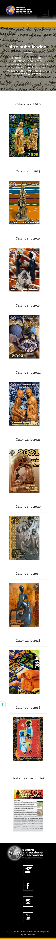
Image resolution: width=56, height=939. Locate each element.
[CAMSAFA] (19, 10)
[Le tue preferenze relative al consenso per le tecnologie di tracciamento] (2, 704)
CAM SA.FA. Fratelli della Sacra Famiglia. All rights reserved (29, 933)
